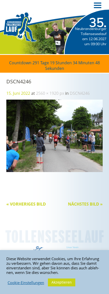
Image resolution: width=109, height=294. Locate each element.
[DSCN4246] (54, 170)
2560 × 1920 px (50, 93)
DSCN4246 (80, 93)
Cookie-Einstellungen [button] (26, 282)
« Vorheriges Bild (26, 204)
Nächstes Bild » (85, 204)
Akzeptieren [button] (61, 282)
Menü (97, 5)
